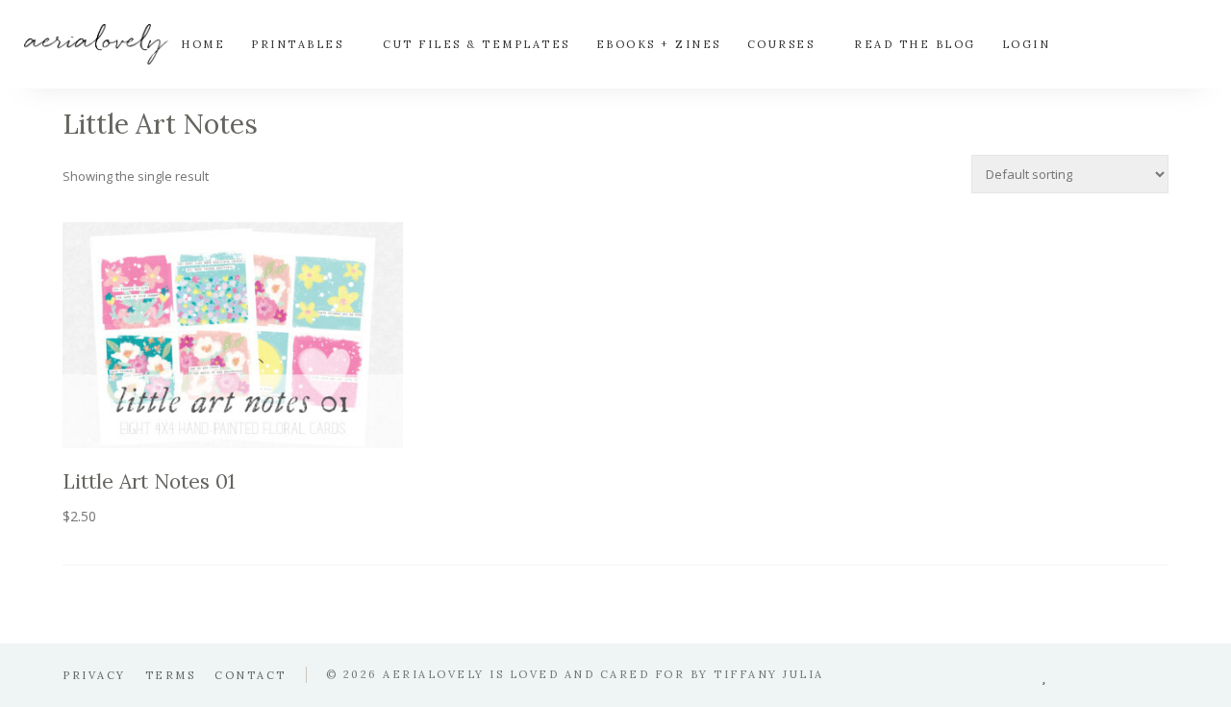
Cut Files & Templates (476, 44)
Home (203, 44)
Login (1026, 44)
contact (250, 675)
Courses (781, 44)
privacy (94, 675)
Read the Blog (915, 44)
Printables (297, 44)
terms (170, 675)
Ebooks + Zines (658, 44)
